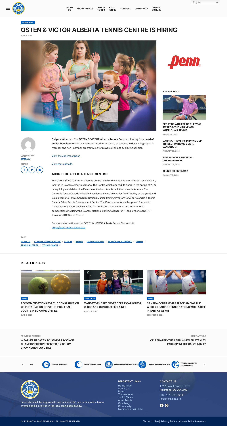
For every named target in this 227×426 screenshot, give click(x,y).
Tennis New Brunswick (118, 364)
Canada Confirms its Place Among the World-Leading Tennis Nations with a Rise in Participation (176, 307)
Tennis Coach (50, 245)
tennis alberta (29, 245)
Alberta (25, 241)
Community (141, 8)
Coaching (125, 8)
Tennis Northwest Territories (182, 364)
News (121, 391)
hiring (79, 241)
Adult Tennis (112, 8)
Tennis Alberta (51, 364)
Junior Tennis (101, 8)
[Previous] (23, 364)
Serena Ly (25, 159)
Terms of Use (151, 421)
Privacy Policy (169, 421)
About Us (69, 8)
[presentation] (50, 282)
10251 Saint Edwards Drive (175, 386)
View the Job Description (66, 155)
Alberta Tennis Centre (47, 241)
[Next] (204, 364)
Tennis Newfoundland (151, 364)
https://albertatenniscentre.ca (68, 227)
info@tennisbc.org (170, 398)
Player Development (120, 241)
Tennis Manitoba (85, 364)
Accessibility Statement (192, 421)
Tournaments (85, 8)
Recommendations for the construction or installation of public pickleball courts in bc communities (50, 307)
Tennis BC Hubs (156, 8)
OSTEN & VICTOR (95, 241)
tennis (139, 241)
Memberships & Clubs (130, 409)
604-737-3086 (168, 395)
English (196, 2)
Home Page (125, 385)
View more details (62, 164)
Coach (68, 241)
